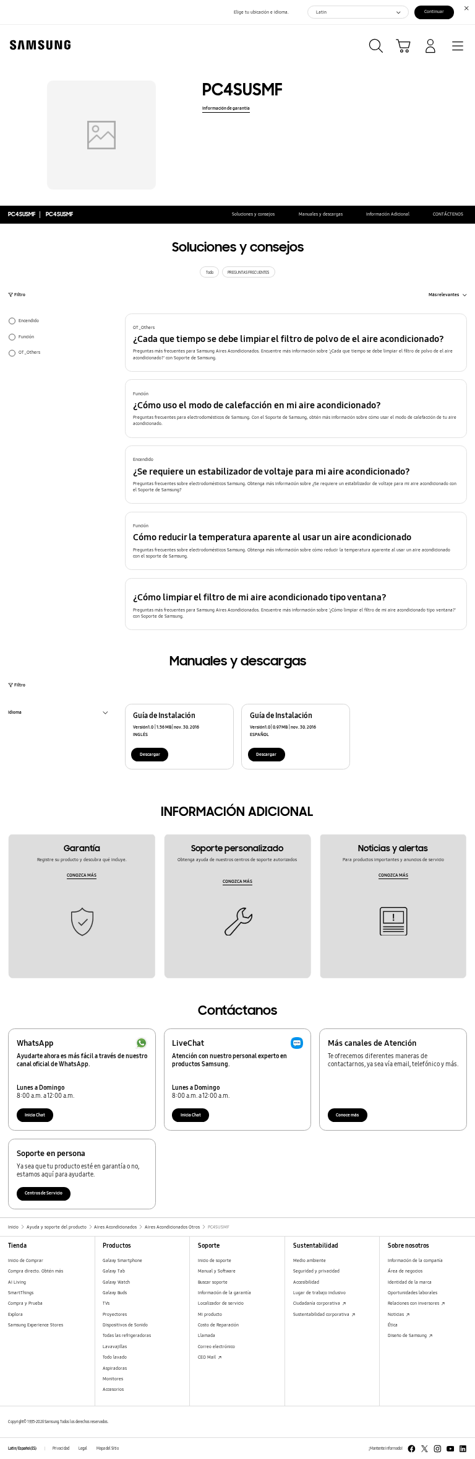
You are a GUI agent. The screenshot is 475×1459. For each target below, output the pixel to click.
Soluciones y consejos (253, 214)
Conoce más (347, 1115)
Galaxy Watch (116, 1282)
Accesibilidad (306, 1282)
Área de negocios (405, 1271)
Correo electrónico (216, 1346)
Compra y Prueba (25, 1303)
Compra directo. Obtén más (35, 1271)
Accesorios (113, 1389)
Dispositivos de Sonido (125, 1325)
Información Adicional (387, 214)
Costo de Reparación (218, 1325)
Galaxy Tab (114, 1271)
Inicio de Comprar (25, 1260)
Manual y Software (217, 1271)
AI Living (17, 1282)
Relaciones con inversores (414, 1303)
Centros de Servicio (43, 1193)
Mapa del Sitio (107, 1448)
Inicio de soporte (214, 1260)
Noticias (396, 1314)
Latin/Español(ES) (22, 1448)
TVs (106, 1303)
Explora (15, 1314)
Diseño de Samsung (408, 1335)
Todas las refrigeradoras (127, 1335)
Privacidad (61, 1448)
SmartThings (20, 1292)
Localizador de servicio (221, 1303)
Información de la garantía (224, 1292)
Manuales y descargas (321, 214)
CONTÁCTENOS (448, 214)
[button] (296, 342)
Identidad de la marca (410, 1282)
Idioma (15, 713)
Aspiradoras (115, 1368)
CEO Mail (207, 1357)
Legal (83, 1448)
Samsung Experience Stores (35, 1325)
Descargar (150, 754)
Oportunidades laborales (412, 1292)
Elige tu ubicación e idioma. (261, 12)
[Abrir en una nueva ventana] (412, 1449)
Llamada (206, 1335)
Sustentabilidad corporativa (322, 1314)
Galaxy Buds (115, 1292)
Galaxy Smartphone (122, 1260)
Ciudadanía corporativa (317, 1303)
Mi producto (210, 1314)
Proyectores (115, 1314)
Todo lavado (115, 1357)
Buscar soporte (213, 1282)
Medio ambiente (309, 1260)
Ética (393, 1325)
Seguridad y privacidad (316, 1271)
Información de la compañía (415, 1260)
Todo (209, 272)
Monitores (113, 1379)
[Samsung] (38, 45)
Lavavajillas (115, 1346)
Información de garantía (226, 108)
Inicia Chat (35, 1115)
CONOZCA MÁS (81, 875)
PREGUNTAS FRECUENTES (248, 272)
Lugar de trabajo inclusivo (319, 1292)
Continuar (434, 11)
